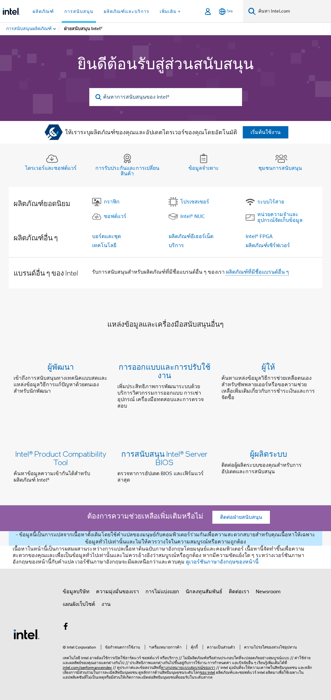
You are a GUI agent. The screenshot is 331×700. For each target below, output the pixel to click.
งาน (106, 604)
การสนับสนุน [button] (78, 11)
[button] (165, 387)
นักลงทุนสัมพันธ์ (204, 591)
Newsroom (268, 591)
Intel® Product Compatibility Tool (60, 458)
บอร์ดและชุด (106, 236)
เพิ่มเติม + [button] (170, 11)
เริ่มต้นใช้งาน (266, 132)
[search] (98, 97)
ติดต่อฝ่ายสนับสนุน (241, 517)
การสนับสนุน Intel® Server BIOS (164, 458)
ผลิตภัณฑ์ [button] (43, 11)
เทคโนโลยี (104, 245)
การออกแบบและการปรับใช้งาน (164, 371)
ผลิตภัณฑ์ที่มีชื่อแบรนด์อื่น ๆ (257, 272)
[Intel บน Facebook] (65, 627)
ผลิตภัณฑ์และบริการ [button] (126, 11)
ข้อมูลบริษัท (76, 591)
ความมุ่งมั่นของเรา (117, 591)
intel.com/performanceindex (87, 667)
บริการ (176, 245)
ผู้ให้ (268, 367)
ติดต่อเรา (239, 591)
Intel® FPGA (259, 236)
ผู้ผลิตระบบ (268, 454)
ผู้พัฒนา (61, 367)
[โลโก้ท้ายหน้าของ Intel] (26, 634)
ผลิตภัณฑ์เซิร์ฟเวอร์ (268, 245)
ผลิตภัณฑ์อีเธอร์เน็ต (191, 236)
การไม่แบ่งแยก (162, 591)
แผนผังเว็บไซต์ (79, 604)
